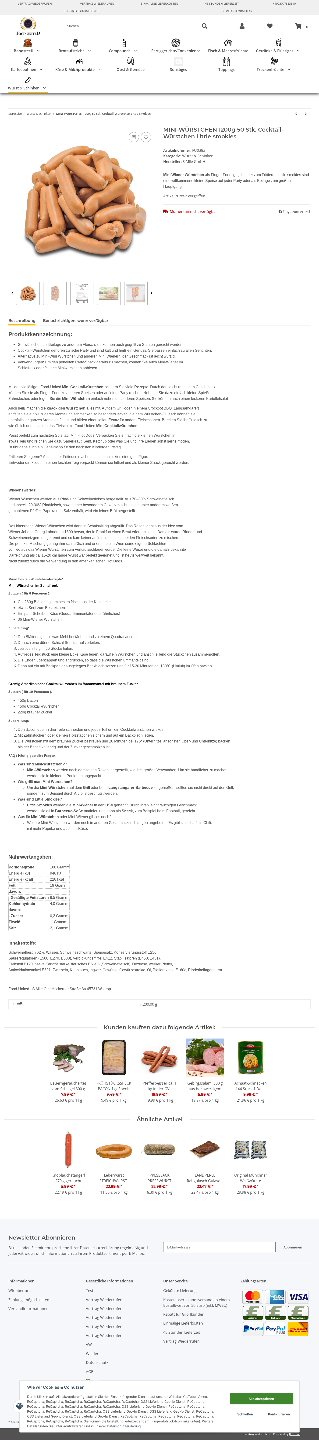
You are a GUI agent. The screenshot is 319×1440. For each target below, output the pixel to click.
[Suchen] (204, 26)
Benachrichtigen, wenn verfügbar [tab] (75, 320)
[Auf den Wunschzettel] (146, 137)
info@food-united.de (81, 11)
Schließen (245, 1414)
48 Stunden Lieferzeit (222, 3)
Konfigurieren (279, 1414)
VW (89, 1344)
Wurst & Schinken (197, 156)
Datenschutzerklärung (124, 1426)
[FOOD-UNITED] (26, 27)
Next (151, 293)
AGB (89, 1371)
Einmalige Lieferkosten (159, 3)
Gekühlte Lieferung (180, 1290)
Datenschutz (97, 1362)
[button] (242, 26)
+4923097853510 (284, 3)
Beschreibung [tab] (21, 320)
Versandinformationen (28, 1308)
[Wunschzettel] (269, 26)
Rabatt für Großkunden (183, 1314)
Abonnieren (293, 1247)
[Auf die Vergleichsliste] (134, 137)
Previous (12, 293)
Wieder (92, 1353)
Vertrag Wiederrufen (35, 3)
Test (89, 1290)
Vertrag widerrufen (257, 1434)
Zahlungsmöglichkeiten (28, 1299)
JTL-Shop (294, 1434)
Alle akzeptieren (261, 1399)
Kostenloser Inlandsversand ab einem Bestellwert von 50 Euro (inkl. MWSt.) (196, 1302)
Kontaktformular (237, 11)
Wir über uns (19, 1290)
